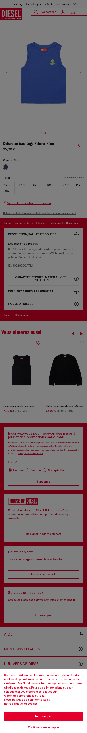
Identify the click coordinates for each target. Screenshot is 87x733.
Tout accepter (44, 716)
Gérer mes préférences (19, 695)
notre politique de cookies (21, 703)
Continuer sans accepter (43, 727)
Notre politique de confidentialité (25, 699)
